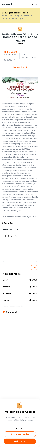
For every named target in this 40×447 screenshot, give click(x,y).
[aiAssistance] (34, 236)
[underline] (11, 236)
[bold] (5, 236)
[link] (16, 236)
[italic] (8, 236)
